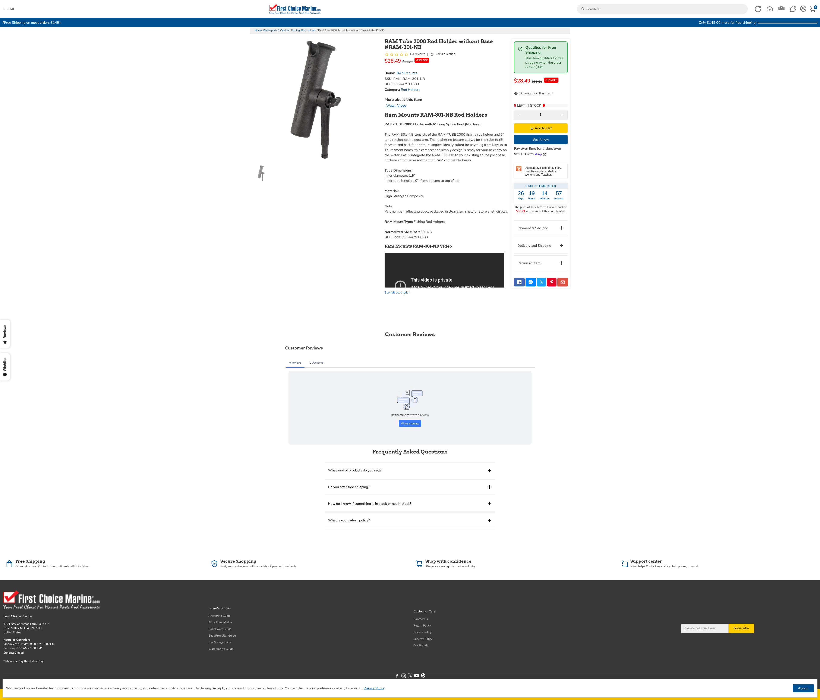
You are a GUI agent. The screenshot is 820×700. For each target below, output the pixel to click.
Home (258, 30)
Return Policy (422, 626)
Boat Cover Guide (219, 629)
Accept (803, 688)
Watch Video (395, 105)
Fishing (295, 30)
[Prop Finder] (758, 9)
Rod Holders (308, 30)
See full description (397, 293)
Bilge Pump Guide (220, 622)
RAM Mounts (407, 73)
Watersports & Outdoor (276, 30)
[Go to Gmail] (562, 282)
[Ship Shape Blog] (781, 9)
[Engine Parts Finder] (769, 9)
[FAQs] (793, 9)
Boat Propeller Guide (222, 636)
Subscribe (741, 628)
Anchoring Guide (219, 616)
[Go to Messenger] (531, 282)
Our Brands (420, 645)
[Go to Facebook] (519, 282)
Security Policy (422, 639)
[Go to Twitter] (541, 282)
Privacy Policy (422, 632)
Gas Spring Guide (219, 642)
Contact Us (420, 619)
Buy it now (541, 139)
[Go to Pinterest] (551, 282)
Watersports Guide (220, 649)
